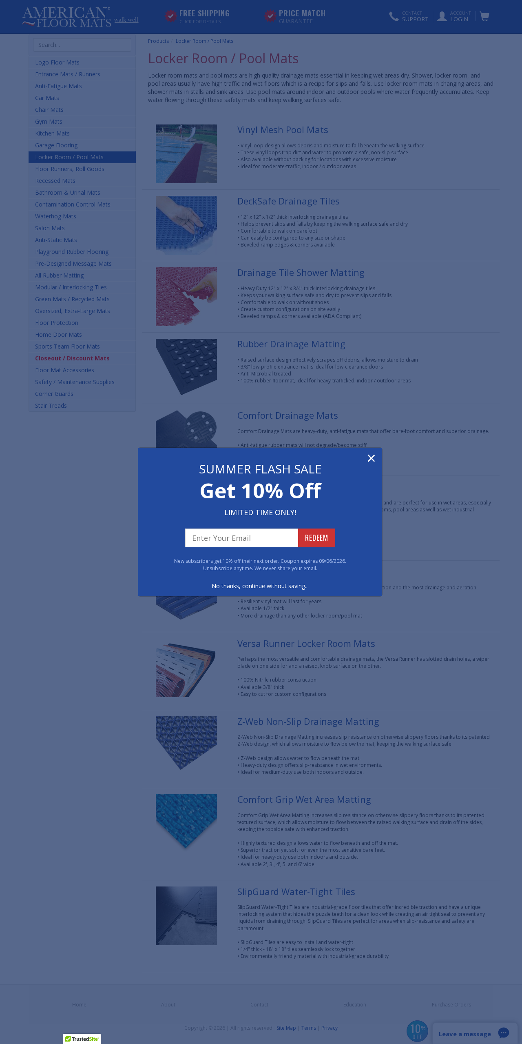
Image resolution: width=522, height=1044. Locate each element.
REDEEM (316, 537)
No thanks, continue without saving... (260, 586)
